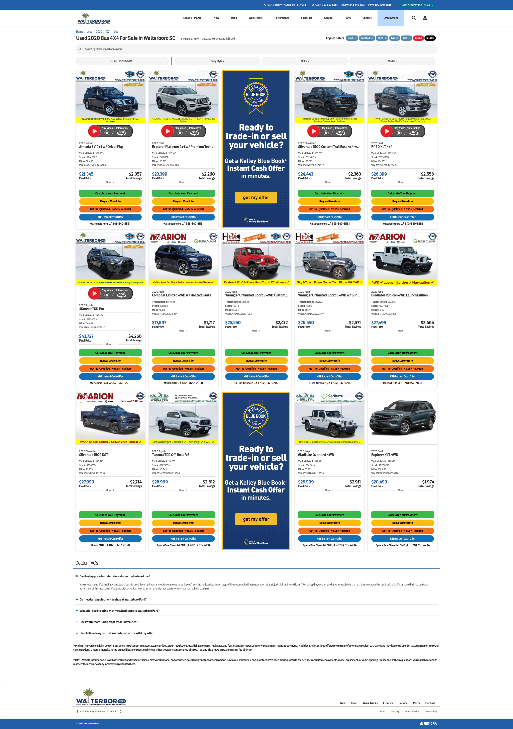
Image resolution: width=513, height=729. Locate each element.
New (216, 17)
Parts (348, 17)
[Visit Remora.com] (428, 724)
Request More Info (110, 201)
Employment (391, 17)
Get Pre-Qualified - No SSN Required (110, 209)
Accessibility (431, 711)
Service (328, 17)
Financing (306, 17)
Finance (388, 703)
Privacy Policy (412, 711)
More (108, 182)
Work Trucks (256, 17)
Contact (367, 17)
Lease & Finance (192, 17)
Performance (282, 17)
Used (234, 17)
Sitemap (395, 711)
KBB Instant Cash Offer (110, 217)
